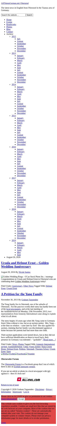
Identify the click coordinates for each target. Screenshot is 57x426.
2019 (14, 240)
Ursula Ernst (11, 288)
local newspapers (13, 309)
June (19, 68)
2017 (14, 178)
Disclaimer (39, 389)
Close (3, 422)
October (20, 46)
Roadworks (11, 24)
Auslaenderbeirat (15, 346)
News (14, 344)
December (21, 51)
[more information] (9, 399)
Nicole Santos (24, 272)
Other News (28, 286)
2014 (14, 84)
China (25, 346)
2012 (14, 36)
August (20, 41)
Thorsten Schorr (42, 349)
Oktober (20, 233)
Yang (8, 351)
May (19, 65)
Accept (21, 399)
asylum (4, 346)
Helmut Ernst (12, 349)
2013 (14, 53)
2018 (14, 209)
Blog (8, 29)
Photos (9, 27)
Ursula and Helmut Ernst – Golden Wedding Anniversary (25, 264)
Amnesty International (45, 344)
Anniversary (17, 286)
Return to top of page (10, 385)
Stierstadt (30, 349)
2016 (14, 147)
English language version (24, 366)
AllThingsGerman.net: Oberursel (15, 3)
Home (9, 20)
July (18, 39)
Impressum (17, 392)
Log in (26, 392)
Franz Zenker (34, 346)
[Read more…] (49, 340)
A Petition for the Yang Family (22, 294)
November (21, 48)
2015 (14, 115)
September (21, 44)
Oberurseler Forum (13, 364)
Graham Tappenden (29, 300)
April (19, 63)
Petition (22, 349)
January (20, 56)
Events (9, 22)
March (19, 60)
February (21, 58)
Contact (9, 32)
